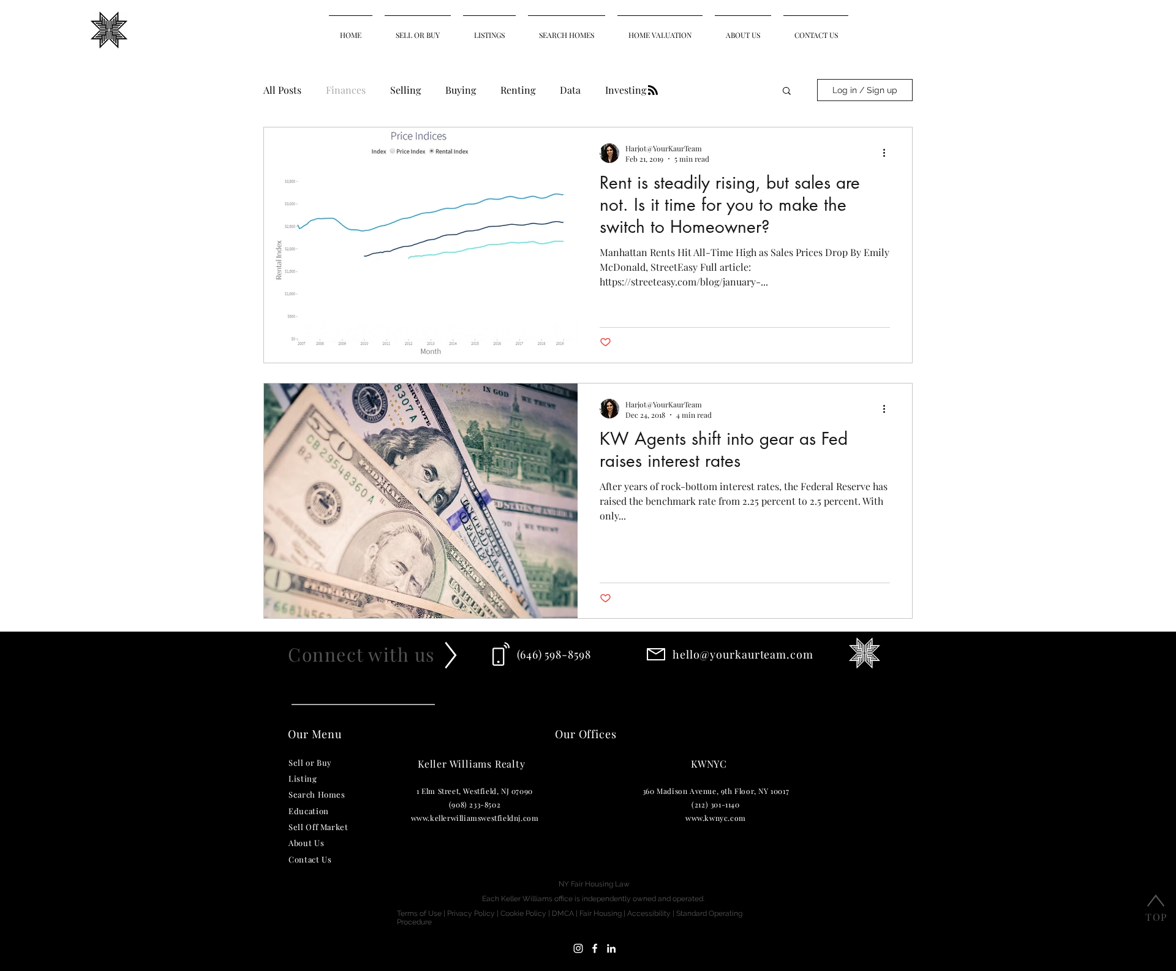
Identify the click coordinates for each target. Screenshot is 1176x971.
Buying (460, 90)
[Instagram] (578, 948)
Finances (346, 90)
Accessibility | (651, 913)
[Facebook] (595, 948)
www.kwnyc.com (715, 818)
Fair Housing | (603, 913)
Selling (405, 90)
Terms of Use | (422, 913)
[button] (787, 91)
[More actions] (888, 153)
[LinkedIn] (611, 948)
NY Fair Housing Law (594, 884)
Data (570, 90)
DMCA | (565, 913)
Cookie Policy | (526, 913)
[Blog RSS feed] (653, 90)
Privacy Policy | (473, 913)
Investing (625, 90)
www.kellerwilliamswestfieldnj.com (475, 818)
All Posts (282, 90)
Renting (517, 90)
